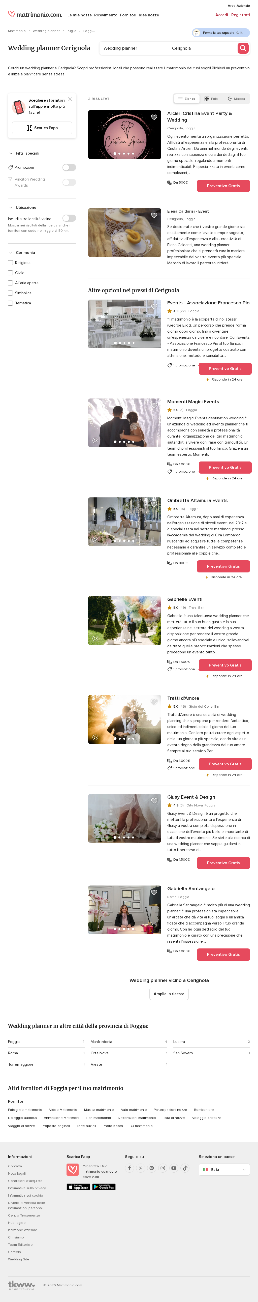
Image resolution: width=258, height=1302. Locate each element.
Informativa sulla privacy (27, 1188)
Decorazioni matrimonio (137, 1118)
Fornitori (128, 15)
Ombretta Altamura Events (197, 501)
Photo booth (113, 1126)
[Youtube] (173, 1168)
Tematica (23, 303)
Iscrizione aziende (22, 1230)
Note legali (17, 1173)
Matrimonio (17, 31)
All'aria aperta (27, 282)
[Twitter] (140, 1168)
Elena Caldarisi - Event (188, 211)
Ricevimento (105, 15)
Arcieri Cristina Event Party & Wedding (199, 116)
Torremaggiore (21, 1064)
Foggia (89, 31)
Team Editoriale (20, 1244)
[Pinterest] (151, 1168)
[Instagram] (162, 1168)
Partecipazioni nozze (170, 1110)
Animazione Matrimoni (61, 1118)
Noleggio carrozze (206, 1118)
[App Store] (78, 1189)
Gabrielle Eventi (184, 599)
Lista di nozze (174, 1118)
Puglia (72, 31)
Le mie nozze (80, 15)
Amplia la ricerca (169, 993)
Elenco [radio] (190, 99)
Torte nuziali (86, 1126)
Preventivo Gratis (223, 185)
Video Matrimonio (63, 1110)
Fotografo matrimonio (25, 1110)
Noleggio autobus (22, 1118)
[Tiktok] (184, 1168)
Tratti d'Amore (183, 698)
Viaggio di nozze (21, 1126)
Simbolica (23, 293)
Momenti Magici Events (193, 402)
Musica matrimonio (99, 1110)
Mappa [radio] (239, 99)
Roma (13, 1053)
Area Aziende (239, 6)
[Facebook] (129, 1168)
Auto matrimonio (134, 1110)
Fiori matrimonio (98, 1118)
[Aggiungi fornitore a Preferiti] (154, 117)
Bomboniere (204, 1110)
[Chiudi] (70, 99)
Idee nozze (149, 15)
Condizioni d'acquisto (25, 1181)
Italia (215, 1169)
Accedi (221, 14)
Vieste (96, 1064)
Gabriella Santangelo (191, 889)
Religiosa (22, 262)
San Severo (183, 1053)
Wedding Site (18, 1259)
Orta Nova (100, 1053)
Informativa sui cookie (25, 1195)
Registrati (240, 14)
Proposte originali (56, 1126)
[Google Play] (104, 1189)
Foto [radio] (214, 99)
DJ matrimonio (141, 1126)
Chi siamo (16, 1237)
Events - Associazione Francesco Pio (208, 303)
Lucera (179, 1041)
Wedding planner (47, 31)
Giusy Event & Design (191, 797)
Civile (19, 272)
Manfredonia (101, 1041)
